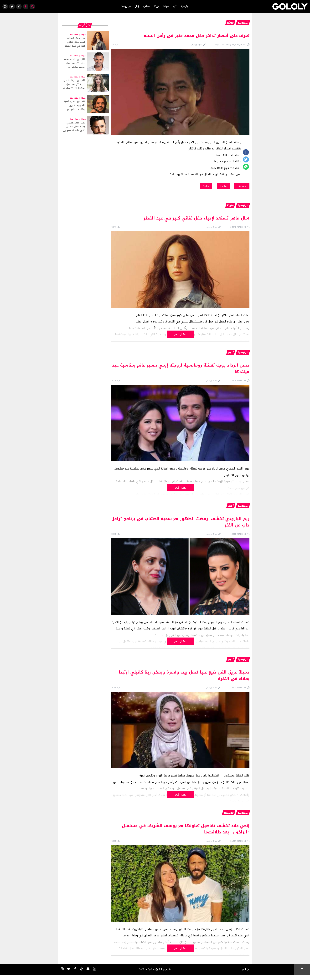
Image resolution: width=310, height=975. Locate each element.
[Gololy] (290, 6)
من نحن (245, 969)
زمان (137, 6)
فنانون (206, 186)
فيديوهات (126, 6)
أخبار (175, 6)
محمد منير (242, 186)
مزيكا (156, 6)
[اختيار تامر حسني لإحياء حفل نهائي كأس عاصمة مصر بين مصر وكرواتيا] (85, 125)
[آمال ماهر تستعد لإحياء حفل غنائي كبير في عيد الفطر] (85, 40)
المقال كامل (180, 334)
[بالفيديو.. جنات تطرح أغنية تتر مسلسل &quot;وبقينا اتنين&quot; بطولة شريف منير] (85, 83)
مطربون (223, 186)
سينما (166, 6)
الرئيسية (185, 6)
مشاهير (146, 6)
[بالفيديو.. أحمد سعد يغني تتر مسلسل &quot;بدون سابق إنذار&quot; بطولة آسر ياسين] (85, 61)
